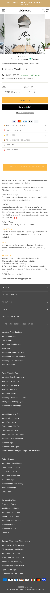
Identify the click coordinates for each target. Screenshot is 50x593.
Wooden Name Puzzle (11, 553)
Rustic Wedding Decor (11, 373)
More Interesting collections (18, 324)
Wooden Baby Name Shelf (12, 573)
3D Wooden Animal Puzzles (13, 549)
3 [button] (22, 56)
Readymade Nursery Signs (12, 401)
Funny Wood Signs (9, 471)
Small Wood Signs (9, 487)
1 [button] (18, 56)
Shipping (14, 78)
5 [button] (26, 56)
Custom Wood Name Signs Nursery (16, 541)
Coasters (5, 532)
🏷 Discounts (9, 145)
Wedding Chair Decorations (13, 377)
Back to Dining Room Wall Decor (26, 167)
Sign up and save (11, 317)
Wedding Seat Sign (9, 389)
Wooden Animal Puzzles (11, 344)
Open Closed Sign (9, 569)
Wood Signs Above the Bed (13, 352)
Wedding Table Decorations (13, 360)
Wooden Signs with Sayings (13, 483)
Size (4, 87)
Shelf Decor (6, 492)
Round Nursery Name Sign (12, 561)
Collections (12, 63)
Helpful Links (9, 295)
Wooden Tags (7, 442)
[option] (25, 3)
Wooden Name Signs (10, 418)
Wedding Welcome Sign (11, 385)
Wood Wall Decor (9, 422)
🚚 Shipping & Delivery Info (14, 125)
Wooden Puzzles (8, 524)
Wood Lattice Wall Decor (12, 463)
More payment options (25, 113)
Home (4, 63)
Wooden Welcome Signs (11, 405)
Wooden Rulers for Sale (11, 520)
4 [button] (24, 56)
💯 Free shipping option (13, 130)
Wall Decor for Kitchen (11, 508)
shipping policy (25, 278)
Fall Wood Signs (8, 479)
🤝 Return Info (9, 135)
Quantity (28, 87)
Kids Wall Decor (8, 364)
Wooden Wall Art (9, 528)
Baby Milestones (8, 459)
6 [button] (28, 56)
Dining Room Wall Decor (28, 63)
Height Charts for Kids (10, 516)
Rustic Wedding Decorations (13, 434)
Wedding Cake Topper (11, 381)
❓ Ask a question (11, 150)
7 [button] (30, 56)
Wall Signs (6, 348)
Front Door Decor (9, 504)
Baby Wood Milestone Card (13, 557)
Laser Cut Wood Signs (11, 467)
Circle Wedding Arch (10, 430)
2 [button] (20, 56)
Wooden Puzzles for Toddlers (13, 356)
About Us (7, 302)
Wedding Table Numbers (12, 332)
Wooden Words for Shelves (13, 545)
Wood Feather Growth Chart (13, 565)
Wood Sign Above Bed (11, 414)
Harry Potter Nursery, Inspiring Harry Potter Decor (21, 450)
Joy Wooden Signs (9, 500)
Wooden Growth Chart (11, 512)
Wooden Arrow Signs (10, 446)
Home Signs (7, 340)
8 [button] (32, 56)
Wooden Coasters (9, 336)
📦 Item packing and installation (17, 140)
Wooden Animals (9, 393)
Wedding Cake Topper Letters (14, 397)
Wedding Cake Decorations (13, 438)
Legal (5, 309)
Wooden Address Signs (11, 475)
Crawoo (6, 287)
